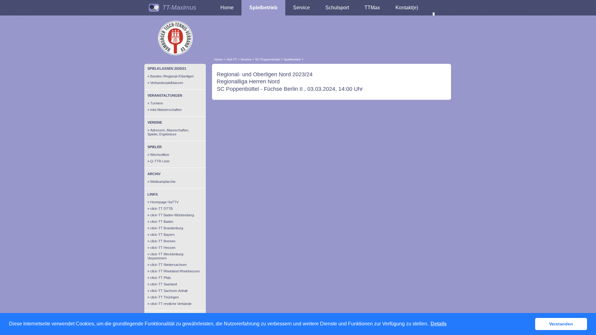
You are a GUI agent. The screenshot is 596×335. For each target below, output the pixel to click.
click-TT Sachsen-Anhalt (168, 291)
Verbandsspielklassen (166, 83)
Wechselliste (159, 154)
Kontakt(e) (406, 7)
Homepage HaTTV (164, 202)
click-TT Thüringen (164, 297)
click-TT (231, 59)
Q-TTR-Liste (159, 161)
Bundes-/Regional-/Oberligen (172, 76)
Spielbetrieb (263, 7)
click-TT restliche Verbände (171, 304)
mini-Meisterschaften (166, 110)
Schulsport (337, 7)
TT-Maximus (179, 7)
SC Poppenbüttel (267, 59)
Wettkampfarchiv (163, 181)
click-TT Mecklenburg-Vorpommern (165, 256)
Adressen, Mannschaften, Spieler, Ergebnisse (168, 132)
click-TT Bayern (162, 234)
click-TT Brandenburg (166, 228)
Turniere (156, 103)
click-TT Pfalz (160, 278)
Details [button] (439, 323)
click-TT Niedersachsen (168, 265)
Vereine (246, 59)
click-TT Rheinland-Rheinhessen (175, 271)
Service (301, 7)
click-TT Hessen (162, 247)
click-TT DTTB (161, 208)
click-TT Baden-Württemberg (172, 215)
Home (227, 7)
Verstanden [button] (561, 323)
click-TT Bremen (162, 241)
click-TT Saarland (163, 284)
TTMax (372, 7)
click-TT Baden (161, 221)
